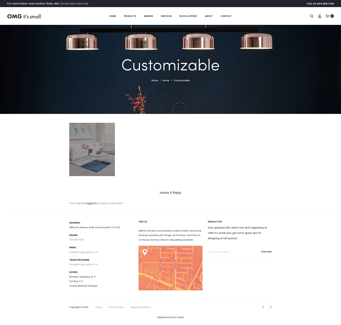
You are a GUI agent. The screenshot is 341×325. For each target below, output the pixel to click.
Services (166, 16)
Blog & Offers (188, 16)
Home (112, 16)
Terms (99, 307)
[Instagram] (271, 307)
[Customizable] (92, 149)
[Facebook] (263, 307)
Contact (226, 16)
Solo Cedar (177, 317)
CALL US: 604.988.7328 (320, 3)
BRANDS (148, 16)
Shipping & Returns (140, 307)
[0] (327, 16)
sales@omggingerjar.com (83, 252)
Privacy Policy (116, 307)
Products (130, 16)
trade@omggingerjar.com (83, 264)
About (209, 16)
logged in (91, 203)
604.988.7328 (76, 239)
